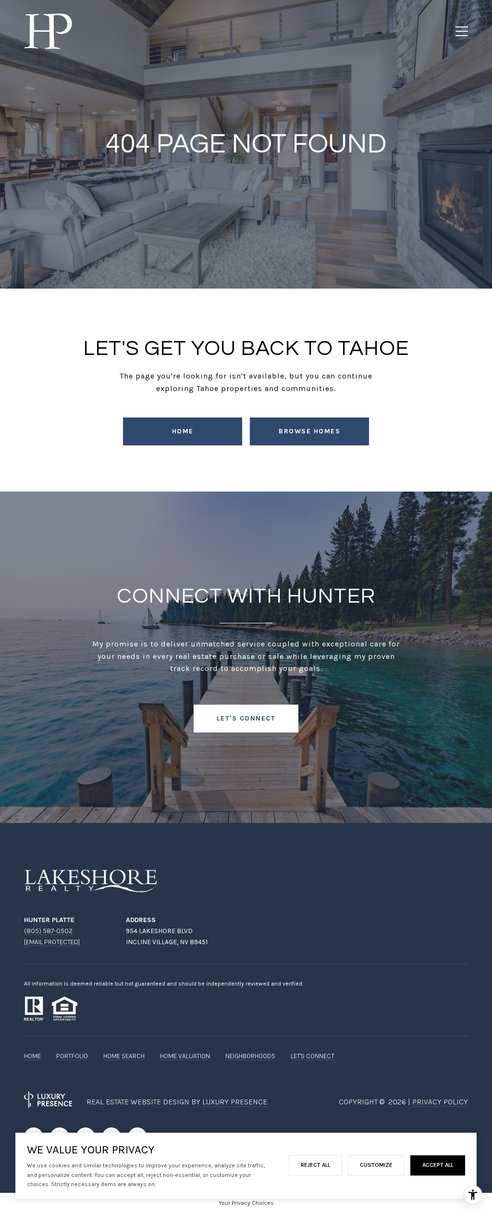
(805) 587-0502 (48, 931)
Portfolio (72, 1056)
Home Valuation (185, 1056)
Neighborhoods (250, 1056)
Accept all (437, 1165)
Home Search (124, 1056)
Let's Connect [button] (246, 718)
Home (183, 431)
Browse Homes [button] (309, 431)
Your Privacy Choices (246, 1203)
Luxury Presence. (235, 1101)
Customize (376, 1165)
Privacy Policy (440, 1101)
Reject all (315, 1165)
